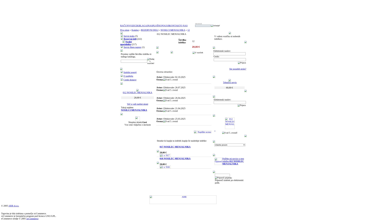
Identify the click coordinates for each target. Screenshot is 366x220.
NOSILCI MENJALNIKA (173, 30)
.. (214, 130)
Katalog (135, 30)
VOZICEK (134, 25)
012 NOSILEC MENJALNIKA (137, 92)
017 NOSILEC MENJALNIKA (175, 147)
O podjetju (128, 76)
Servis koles (129, 36)
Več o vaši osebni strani (137, 104)
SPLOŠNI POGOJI (160, 25)
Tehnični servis (230, 82)
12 (188, 30)
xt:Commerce (32, 218)
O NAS (184, 25)
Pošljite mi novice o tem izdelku (233, 161)
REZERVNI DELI (149, 30)
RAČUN (124, 25)
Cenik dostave (130, 80)
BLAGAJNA (145, 25)
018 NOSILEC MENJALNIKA (175, 158)
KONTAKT (175, 25)
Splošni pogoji (130, 72)
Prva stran (124, 30)
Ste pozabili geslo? (237, 69)
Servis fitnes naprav (132, 47)
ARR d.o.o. (13, 206)
